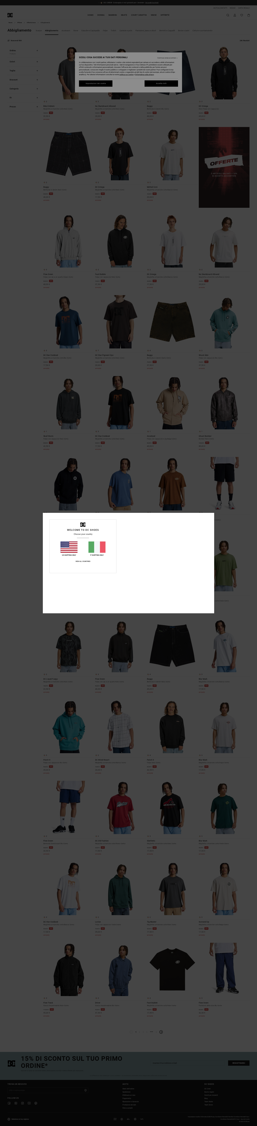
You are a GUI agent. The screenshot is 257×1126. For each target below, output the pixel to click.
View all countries (82, 561)
